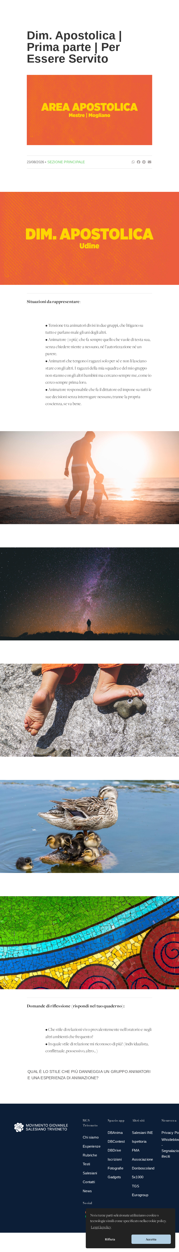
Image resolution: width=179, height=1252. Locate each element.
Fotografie (115, 1168)
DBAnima (115, 1133)
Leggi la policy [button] (101, 1227)
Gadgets (114, 1177)
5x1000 (137, 1177)
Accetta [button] (151, 1239)
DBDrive (114, 1150)
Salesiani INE (142, 1133)
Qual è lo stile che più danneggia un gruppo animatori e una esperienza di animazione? (89, 1074)
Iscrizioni (115, 1159)
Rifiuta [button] (110, 1239)
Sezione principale (66, 162)
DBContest (116, 1141)
